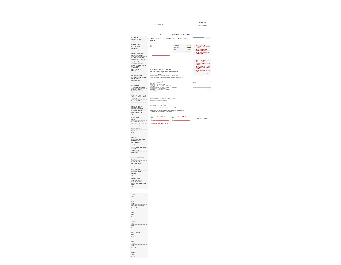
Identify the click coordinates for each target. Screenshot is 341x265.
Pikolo (132, 238)
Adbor (132, 203)
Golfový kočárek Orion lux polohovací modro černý (201, 50)
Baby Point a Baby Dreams (137, 205)
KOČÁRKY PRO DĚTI (136, 178)
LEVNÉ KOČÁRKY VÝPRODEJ (138, 59)
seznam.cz (134, 261)
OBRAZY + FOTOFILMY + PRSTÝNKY (137, 166)
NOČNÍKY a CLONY (135, 144)
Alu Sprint (133, 198)
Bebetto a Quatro (135, 207)
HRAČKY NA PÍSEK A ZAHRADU (139, 123)
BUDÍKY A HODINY (135, 169)
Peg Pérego (134, 236)
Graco (132, 225)
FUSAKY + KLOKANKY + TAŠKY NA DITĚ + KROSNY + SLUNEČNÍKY (138, 66)
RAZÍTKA (133, 173)
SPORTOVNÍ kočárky (136, 48)
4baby (132, 245)
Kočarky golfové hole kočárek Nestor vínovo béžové (202, 61)
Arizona (133, 201)
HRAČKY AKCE (135, 117)
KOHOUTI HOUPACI (136, 135)
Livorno (133, 230)
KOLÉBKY (133, 83)
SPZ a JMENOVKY (135, 142)
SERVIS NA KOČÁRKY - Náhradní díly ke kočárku (137, 90)
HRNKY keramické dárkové (137, 157)
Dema (132, 214)
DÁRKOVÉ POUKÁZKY (136, 176)
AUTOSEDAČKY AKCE (136, 75)
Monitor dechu (134, 250)
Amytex (133, 254)
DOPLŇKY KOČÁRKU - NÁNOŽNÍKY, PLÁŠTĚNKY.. (137, 63)
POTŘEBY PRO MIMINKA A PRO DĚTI (138, 184)
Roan (132, 241)
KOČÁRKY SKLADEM (136, 39)
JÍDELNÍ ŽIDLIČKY (135, 98)
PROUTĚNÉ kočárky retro (137, 55)
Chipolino (133, 221)
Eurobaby (133, 218)
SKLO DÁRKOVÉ (135, 150)
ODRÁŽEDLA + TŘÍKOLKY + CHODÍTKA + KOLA (138, 140)
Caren (132, 212)
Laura (132, 227)
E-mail (194, 84)
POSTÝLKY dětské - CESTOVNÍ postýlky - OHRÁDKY (138, 78)
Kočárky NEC (156, 34)
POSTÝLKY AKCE (135, 80)
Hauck (132, 234)
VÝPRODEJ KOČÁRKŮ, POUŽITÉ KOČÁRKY (136, 181)
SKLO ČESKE (134, 152)
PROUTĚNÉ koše (135, 85)
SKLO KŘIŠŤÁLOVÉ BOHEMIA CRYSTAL (138, 148)
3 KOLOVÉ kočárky (135, 44)
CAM (132, 210)
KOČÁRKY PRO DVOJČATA (137, 53)
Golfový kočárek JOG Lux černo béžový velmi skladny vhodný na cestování (203, 46)
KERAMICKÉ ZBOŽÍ (136, 163)
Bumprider (133, 252)
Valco (132, 223)
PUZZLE (133, 132)
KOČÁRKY (133, 42)
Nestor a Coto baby (135, 232)
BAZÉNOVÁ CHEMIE (136, 171)
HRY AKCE (133, 130)
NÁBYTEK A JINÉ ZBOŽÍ (137, 92)
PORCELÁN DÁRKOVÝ (136, 161)
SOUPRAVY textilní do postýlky (138, 87)
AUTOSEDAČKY (135, 73)
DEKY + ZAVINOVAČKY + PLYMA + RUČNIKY (138, 103)
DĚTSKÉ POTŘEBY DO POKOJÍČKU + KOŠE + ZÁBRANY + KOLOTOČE (137, 107)
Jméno (194, 82)
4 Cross (133, 196)
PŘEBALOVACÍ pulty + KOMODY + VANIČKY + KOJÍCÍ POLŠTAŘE (139, 96)
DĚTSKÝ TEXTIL (135, 115)
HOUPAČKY (134, 137)
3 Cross (133, 194)
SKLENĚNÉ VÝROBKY (136, 154)
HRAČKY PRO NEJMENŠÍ (137, 121)
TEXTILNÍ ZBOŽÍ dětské (136, 112)
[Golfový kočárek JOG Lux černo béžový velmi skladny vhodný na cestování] (160, 64)
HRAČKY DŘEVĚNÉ (135, 128)
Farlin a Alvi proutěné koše (137, 247)
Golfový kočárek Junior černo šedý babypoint (202, 53)
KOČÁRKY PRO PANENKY (137, 57)
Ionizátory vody (135, 256)
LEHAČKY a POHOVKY (136, 100)
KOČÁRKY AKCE (135, 37)
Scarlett (133, 243)
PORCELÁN (134, 159)
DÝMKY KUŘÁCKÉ (135, 187)
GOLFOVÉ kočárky (135, 46)
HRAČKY (133, 119)
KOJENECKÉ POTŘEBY (136, 110)
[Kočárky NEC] (147, 6)
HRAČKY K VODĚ (135, 126)
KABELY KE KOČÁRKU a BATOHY (137, 70)
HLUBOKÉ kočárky (135, 50)
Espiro (132, 216)
